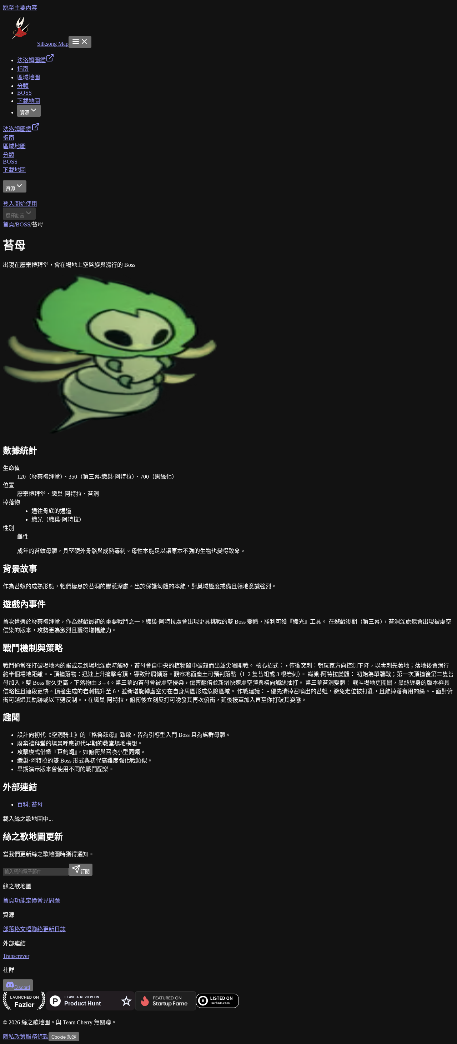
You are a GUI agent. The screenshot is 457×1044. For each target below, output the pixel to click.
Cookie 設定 (63, 1037)
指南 (8, 138)
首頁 (8, 224)
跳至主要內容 (20, 8)
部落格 (11, 929)
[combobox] (19, 214)
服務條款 (37, 1037)
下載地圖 (14, 170)
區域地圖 (14, 146)
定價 (31, 901)
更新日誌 (54, 929)
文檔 (25, 929)
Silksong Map (53, 44)
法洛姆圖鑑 (17, 129)
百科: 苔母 (30, 804)
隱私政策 (14, 1037)
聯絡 (37, 929)
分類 (8, 155)
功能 (20, 901)
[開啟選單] (80, 42)
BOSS (10, 162)
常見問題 (48, 901)
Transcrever (16, 956)
